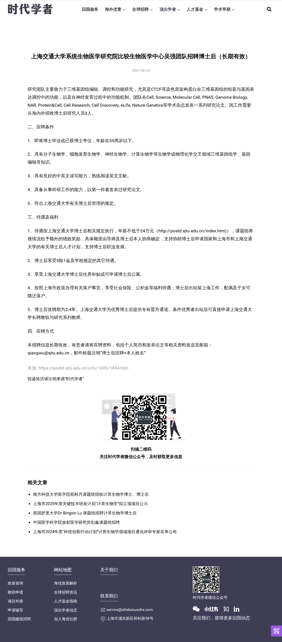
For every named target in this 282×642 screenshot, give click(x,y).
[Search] (269, 9)
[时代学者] (30, 9)
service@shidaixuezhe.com (130, 609)
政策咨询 (15, 583)
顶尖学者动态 (65, 610)
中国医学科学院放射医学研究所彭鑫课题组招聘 (76, 522)
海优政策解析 (65, 583)
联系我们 (109, 596)
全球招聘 (140, 9)
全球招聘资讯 (65, 592)
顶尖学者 (167, 9)
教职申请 (15, 592)
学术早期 (222, 9)
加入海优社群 (65, 619)
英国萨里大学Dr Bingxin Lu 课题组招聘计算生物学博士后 (85, 513)
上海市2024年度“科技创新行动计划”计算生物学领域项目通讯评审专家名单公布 (105, 531)
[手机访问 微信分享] (276, 631)
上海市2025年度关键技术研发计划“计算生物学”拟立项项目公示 (90, 503)
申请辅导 (15, 610)
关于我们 (109, 569)
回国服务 (90, 9)
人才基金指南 (65, 601)
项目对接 (15, 601)
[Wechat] (198, 609)
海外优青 (113, 9)
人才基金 (195, 9)
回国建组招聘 (19, 619)
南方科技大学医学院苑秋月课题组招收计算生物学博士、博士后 (91, 494)
